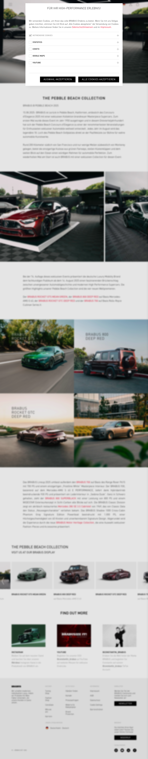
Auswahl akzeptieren (58, 79)
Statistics (37, 42)
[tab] (74, 35)
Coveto (36, 49)
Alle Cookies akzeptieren (99, 79)
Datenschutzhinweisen (82, 27)
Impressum (105, 27)
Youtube (37, 62)
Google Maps (39, 55)
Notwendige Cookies (42, 35)
